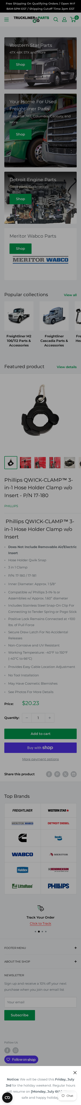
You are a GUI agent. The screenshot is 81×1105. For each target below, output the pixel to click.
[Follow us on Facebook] (7, 1050)
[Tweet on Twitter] (65, 774)
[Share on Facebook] (49, 774)
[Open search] (56, 19)
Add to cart (41, 734)
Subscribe (20, 1015)
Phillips (11, 506)
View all (70, 295)
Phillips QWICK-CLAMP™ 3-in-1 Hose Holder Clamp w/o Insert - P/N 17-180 (38, 487)
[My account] (64, 19)
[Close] (75, 1072)
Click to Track (40, 923)
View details (67, 367)
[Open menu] (6, 19)
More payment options (40, 759)
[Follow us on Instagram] (16, 1050)
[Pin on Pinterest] (57, 774)
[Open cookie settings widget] (7, 1097)
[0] (73, 19)
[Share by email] (74, 774)
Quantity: (11, 718)
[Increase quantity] (49, 717)
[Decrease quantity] (26, 717)
